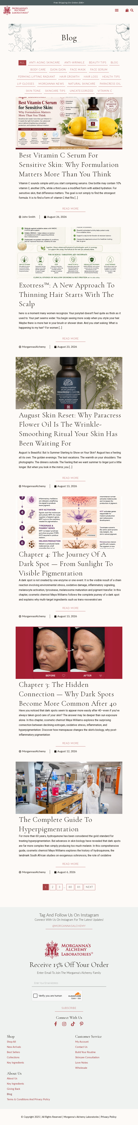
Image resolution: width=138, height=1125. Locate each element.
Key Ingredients (15, 1062)
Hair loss (91, 77)
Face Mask (78, 69)
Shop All (11, 1042)
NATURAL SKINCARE (81, 84)
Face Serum (99, 69)
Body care (38, 69)
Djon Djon (58, 69)
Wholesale (81, 1068)
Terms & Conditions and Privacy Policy (28, 1099)
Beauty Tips (97, 62)
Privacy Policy (108, 1117)
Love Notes (81, 1062)
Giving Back (13, 1089)
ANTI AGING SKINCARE (44, 62)
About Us (12, 1078)
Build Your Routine (85, 1052)
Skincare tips (55, 91)
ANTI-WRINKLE (74, 62)
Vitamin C (105, 91)
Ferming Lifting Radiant (36, 77)
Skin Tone (33, 91)
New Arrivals (14, 1047)
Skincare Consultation (87, 1057)
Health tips (111, 77)
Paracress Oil (110, 84)
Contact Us (81, 1047)
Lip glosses (25, 84)
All (22, 63)
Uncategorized (81, 91)
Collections (13, 1057)
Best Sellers (13, 1052)
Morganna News (51, 84)
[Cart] (127, 9)
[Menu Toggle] (117, 10)
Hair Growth (69, 77)
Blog (114, 62)
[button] (131, 10)
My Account (82, 1042)
